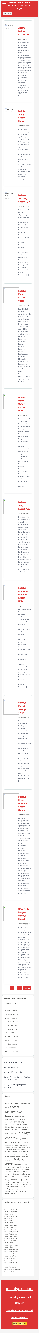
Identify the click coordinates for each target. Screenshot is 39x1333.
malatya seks (22, 1179)
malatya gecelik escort (12, 1167)
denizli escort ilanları (10, 1225)
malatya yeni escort (12, 1189)
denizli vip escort (9, 1244)
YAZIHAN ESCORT (10, 1048)
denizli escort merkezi (11, 1251)
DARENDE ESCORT (11, 1018)
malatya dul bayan (11, 1133)
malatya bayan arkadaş (19, 1124)
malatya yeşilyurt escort (17, 1191)
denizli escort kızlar (10, 1229)
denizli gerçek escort (10, 1266)
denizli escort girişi (10, 1253)
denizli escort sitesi (10, 1240)
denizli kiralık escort (10, 1236)
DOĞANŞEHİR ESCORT (12, 1022)
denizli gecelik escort (10, 1233)
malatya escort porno (17, 1154)
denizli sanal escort (10, 1227)
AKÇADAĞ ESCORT (24, 206)
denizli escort (8, 1214)
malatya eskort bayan (21, 1164)
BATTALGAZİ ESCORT (12, 1014)
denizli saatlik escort (10, 1235)
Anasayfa (7, 13)
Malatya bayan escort (13, 1127)
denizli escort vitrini (10, 1267)
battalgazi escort (12, 1103)
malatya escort (19, 1288)
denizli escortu (8, 1224)
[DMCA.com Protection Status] (19, 1325)
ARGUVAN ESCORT (11, 1011)
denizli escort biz (9, 1271)
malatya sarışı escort (16, 1177)
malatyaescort (21, 1138)
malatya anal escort (12, 1119)
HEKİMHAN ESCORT (11, 1029)
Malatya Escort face (11, 1151)
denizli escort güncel (10, 1255)
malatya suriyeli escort (12, 1182)
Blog (15, 13)
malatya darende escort (22, 1129)
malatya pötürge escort (13, 1174)
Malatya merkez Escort (20, 1171)
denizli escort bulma (10, 1258)
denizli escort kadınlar (11, 1231)
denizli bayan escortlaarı (11, 1249)
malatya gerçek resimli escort (15, 1169)
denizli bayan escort (10, 1211)
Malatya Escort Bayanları (19, 1149)
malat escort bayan (20, 1116)
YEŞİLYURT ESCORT (11, 1051)
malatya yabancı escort (17, 1186)
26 (19, 988)
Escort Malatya (22, 39)
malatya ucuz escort (16, 1184)
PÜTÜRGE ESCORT (11, 1044)
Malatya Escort (11, 1040)
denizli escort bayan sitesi (12, 1269)
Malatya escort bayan (17, 1142)
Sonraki (27, 988)
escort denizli (8, 1213)
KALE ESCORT (9, 1033)
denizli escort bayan (10, 1209)
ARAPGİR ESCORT (24, 126)
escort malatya (19, 1317)
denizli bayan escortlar (11, 1246)
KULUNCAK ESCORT (11, 1036)
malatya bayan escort (19, 1310)
